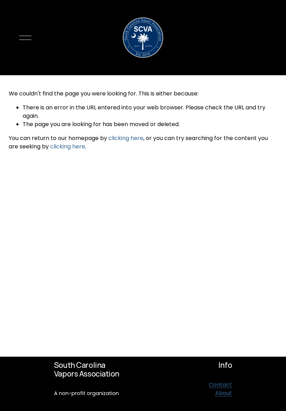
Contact (220, 385)
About (223, 393)
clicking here (125, 138)
